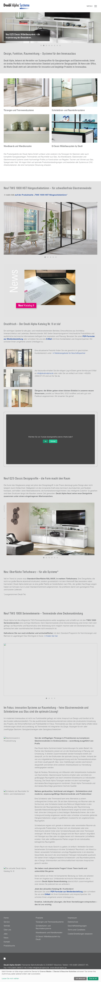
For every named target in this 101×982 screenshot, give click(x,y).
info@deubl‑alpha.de (41, 968)
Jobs (6, 934)
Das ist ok (93, 979)
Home (6, 918)
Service (7, 922)
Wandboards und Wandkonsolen (49, 932)
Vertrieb (7, 926)
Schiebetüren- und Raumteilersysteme (43, 927)
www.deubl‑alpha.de (58, 968)
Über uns (7, 930)
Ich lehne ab (80, 979)
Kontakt (7, 942)
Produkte (39, 918)
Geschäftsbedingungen (77, 926)
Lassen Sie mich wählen (10, 979)
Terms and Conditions (76, 930)
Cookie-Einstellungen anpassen (80, 934)
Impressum (72, 918)
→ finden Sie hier (51, 636)
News (6, 938)
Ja (45, 441)
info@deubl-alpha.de (45, 373)
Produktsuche (9, 946)
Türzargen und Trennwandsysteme (50, 922)
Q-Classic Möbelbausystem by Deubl (48, 937)
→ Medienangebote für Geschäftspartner (68, 353)
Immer (53, 441)
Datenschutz (73, 922)
